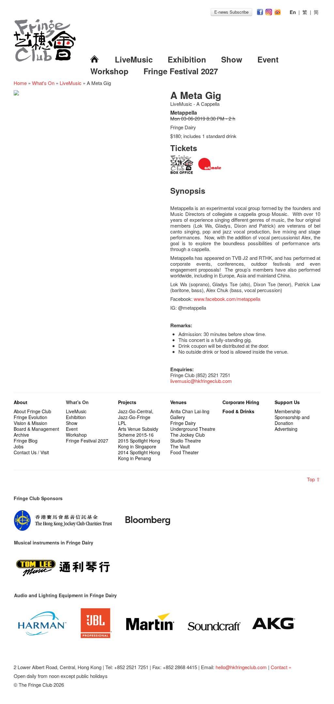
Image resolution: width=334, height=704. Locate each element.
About (20, 402)
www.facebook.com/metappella (227, 298)
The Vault (180, 446)
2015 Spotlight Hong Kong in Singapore (139, 443)
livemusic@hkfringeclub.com (201, 380)
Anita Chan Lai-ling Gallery (189, 414)
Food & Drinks (238, 411)
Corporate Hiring (240, 402)
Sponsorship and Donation (292, 420)
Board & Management (36, 429)
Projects (127, 402)
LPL (122, 423)
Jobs (18, 446)
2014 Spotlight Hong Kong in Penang (139, 455)
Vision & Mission (30, 423)
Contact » (281, 667)
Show (231, 59)
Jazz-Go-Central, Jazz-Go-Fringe (135, 414)
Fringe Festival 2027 (181, 71)
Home (20, 82)
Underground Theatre (192, 429)
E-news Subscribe (231, 12)
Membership (287, 411)
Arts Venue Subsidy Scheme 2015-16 (138, 432)
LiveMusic (134, 59)
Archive (21, 434)
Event (268, 59)
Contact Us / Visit (31, 452)
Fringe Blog (26, 440)
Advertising (286, 429)
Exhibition (187, 59)
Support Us (287, 402)
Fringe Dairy (183, 423)
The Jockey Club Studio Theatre (187, 437)
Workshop (109, 71)
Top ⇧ (313, 479)
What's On (43, 82)
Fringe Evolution (30, 417)
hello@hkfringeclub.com (241, 667)
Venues (178, 402)
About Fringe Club (32, 411)
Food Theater (184, 452)
